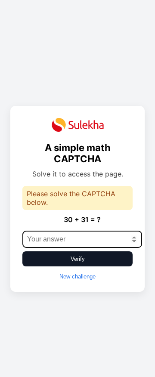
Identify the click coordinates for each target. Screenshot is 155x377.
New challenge (77, 276)
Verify (78, 259)
